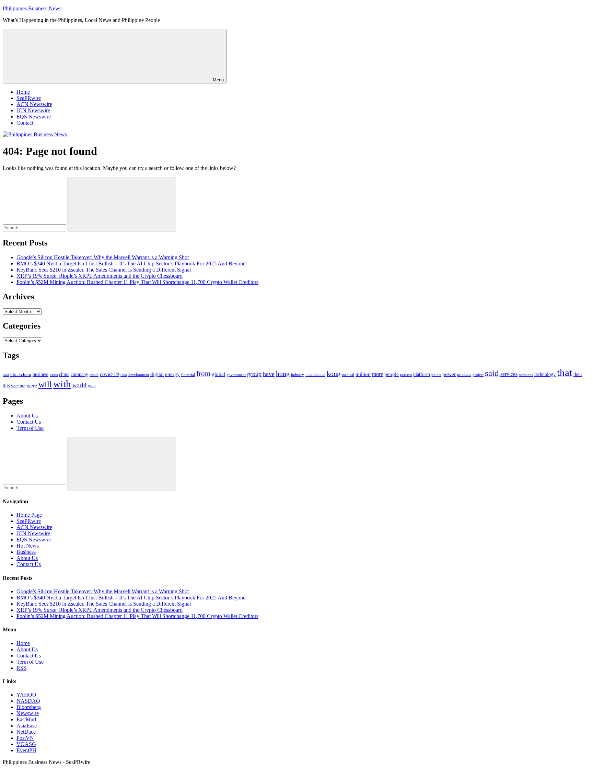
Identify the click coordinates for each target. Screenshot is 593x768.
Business (26, 552)
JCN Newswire (33, 110)
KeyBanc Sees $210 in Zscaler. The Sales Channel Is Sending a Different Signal (103, 270)
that (564, 372)
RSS (21, 668)
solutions (526, 375)
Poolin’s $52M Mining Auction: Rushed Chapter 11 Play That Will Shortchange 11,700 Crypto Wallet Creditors (137, 282)
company (79, 374)
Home (23, 92)
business (40, 374)
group (254, 373)
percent (406, 374)
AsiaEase (26, 726)
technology (545, 374)
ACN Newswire (34, 104)
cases (54, 374)
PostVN (25, 738)
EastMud (26, 719)
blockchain (20, 374)
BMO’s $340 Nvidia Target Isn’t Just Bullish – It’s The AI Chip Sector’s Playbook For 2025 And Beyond (131, 263)
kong (333, 373)
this (6, 385)
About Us (27, 416)
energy (172, 374)
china (64, 374)
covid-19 (109, 374)
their (577, 374)
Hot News (27, 546)
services (509, 374)
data (123, 374)
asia (6, 374)
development (138, 374)
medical (348, 374)
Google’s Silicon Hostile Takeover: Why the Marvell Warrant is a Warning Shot (102, 257)
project (478, 374)
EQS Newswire (33, 116)
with (62, 383)
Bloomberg (28, 707)
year (92, 385)
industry (297, 374)
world (79, 385)
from (203, 373)
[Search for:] (35, 227)
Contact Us (28, 422)
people (391, 374)
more (377, 374)
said (492, 373)
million (363, 374)
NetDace (26, 732)
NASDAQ (28, 701)
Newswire (27, 713)
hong (283, 373)
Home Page (29, 515)
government (236, 374)
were (32, 385)
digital (157, 374)
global (218, 374)
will (45, 384)
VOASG (26, 744)
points (436, 374)
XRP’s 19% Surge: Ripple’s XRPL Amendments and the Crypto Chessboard (99, 276)
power (449, 374)
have (269, 373)
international (315, 374)
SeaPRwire (28, 98)
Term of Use (30, 428)
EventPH (26, 750)
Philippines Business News (32, 8)
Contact (24, 123)
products (464, 374)
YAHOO (26, 695)
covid (94, 374)
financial (188, 375)
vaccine (18, 385)
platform (421, 374)
